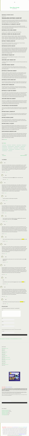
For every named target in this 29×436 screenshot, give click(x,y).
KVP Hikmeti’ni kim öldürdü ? (4, 355)
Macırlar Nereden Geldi (23, 155)
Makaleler (4, 143)
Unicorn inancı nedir (22, 149)
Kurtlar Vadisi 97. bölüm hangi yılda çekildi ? (6, 357)
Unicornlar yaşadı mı (10, 150)
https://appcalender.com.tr (3, 338)
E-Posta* (2, 321)
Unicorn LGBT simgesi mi (4, 150)
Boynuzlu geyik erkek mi (17, 146)
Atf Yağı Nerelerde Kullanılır (4, 414)
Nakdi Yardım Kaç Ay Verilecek (5, 412)
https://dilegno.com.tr (8, 338)
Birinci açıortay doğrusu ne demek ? (5, 348)
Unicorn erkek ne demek (17, 149)
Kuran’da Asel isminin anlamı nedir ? (5, 364)
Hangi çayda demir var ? (4, 353)
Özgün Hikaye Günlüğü (14, 7)
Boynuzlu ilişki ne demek (23, 146)
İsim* (2, 318)
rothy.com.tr (5, 139)
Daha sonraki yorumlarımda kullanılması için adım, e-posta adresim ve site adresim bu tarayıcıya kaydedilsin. (11, 329)
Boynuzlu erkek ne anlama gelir (11, 146)
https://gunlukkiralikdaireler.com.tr (15, 338)
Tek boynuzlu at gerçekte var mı (5, 149)
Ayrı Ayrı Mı (4, 155)
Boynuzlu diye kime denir (4, 146)
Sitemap (21, 338)
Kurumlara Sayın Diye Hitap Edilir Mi (5, 410)
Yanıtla (7, 179)
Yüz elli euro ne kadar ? (4, 362)
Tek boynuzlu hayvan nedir (11, 149)
